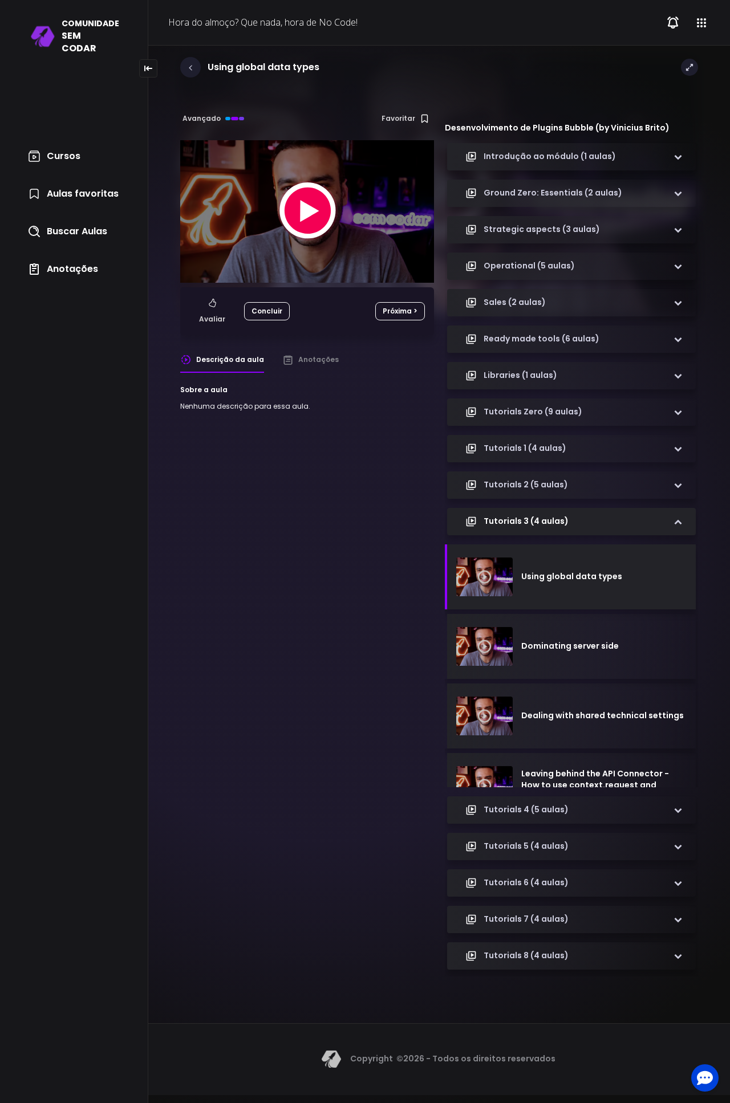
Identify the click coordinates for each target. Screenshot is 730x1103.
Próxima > (400, 311)
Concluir (267, 311)
